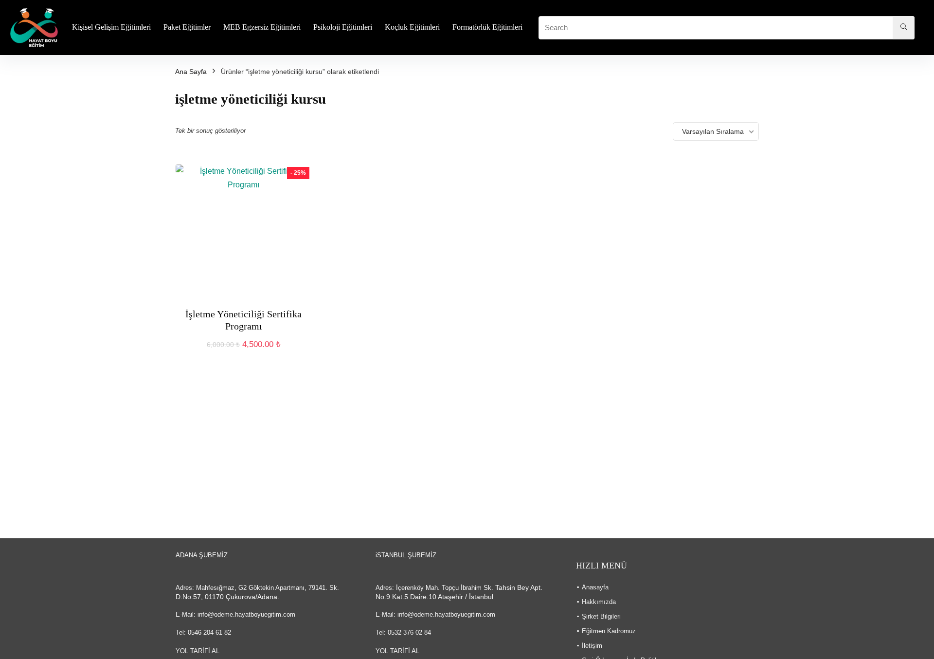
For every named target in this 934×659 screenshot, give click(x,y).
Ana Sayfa (191, 71)
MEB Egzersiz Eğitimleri (262, 27)
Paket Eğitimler (187, 27)
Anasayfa (595, 587)
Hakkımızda (599, 601)
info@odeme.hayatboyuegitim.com (246, 614)
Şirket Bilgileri (601, 616)
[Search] (904, 27)
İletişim (592, 645)
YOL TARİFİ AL (197, 651)
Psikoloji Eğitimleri (342, 27)
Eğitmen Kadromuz (609, 631)
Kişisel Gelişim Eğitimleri (111, 27)
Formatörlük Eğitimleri (487, 27)
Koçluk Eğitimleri (412, 27)
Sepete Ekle (243, 354)
